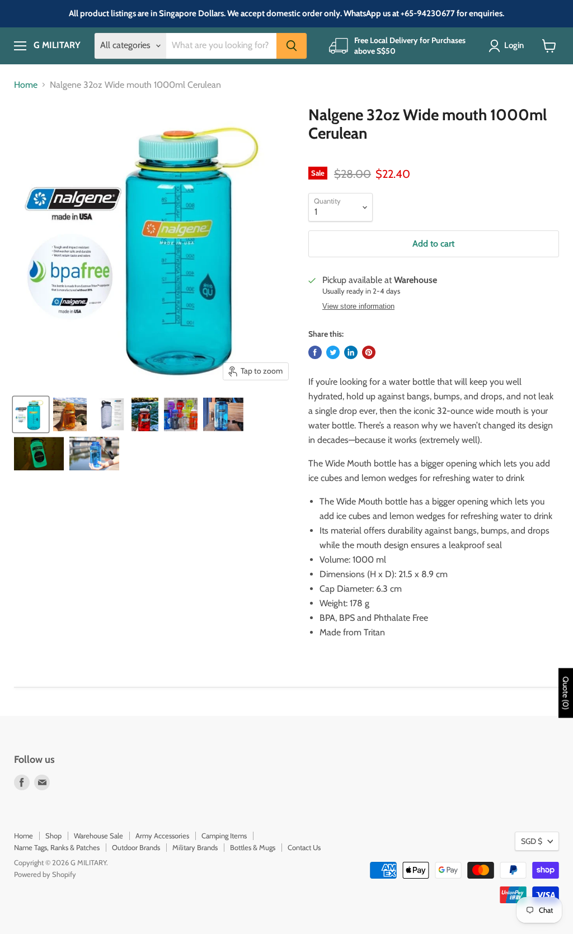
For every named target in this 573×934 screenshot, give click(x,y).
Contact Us (304, 847)
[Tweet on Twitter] (333, 352)
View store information (358, 306)
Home (25, 85)
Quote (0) (566, 693)
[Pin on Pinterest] (368, 352)
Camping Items (224, 835)
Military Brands (195, 847)
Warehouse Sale (98, 835)
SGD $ (531, 841)
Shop (53, 835)
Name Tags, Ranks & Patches (57, 847)
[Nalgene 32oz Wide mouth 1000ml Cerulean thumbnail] (31, 414)
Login (514, 45)
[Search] (291, 46)
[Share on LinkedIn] (351, 352)
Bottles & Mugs (252, 847)
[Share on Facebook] (315, 352)
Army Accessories (162, 835)
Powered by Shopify (45, 874)
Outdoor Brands (136, 847)
